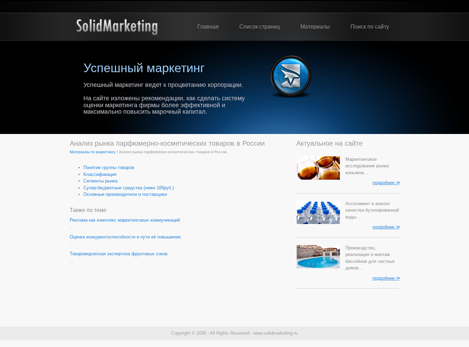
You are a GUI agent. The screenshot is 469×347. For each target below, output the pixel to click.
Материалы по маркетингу (93, 152)
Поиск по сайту (370, 27)
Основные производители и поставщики (125, 194)
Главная (208, 27)
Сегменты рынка (100, 180)
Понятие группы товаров (108, 167)
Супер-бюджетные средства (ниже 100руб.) (128, 187)
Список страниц (259, 27)
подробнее (386, 182)
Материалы (315, 27)
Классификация (99, 174)
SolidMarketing (117, 27)
